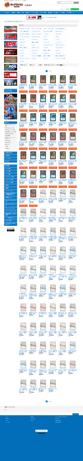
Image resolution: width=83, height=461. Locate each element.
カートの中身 (8, 422)
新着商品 (32, 416)
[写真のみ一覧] (61, 64)
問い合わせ (7, 161)
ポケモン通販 (7, 168)
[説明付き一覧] (64, 64)
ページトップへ (76, 414)
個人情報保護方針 (58, 422)
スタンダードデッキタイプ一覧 (10, 201)
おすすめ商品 (33, 418)
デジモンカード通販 (9, 179)
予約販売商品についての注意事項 (10, 214)
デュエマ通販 (7, 171)
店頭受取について (8, 197)
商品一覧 (32, 420)
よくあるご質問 (8, 220)
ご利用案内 (7, 155)
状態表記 (7, 185)
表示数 (21, 64)
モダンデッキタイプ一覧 (10, 208)
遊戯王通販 (7, 165)
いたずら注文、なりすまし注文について (10, 224)
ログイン (62, 9)
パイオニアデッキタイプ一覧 (10, 205)
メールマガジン (8, 158)
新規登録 (67, 9)
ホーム (7, 416)
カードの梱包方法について (10, 217)
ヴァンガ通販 (7, 174)
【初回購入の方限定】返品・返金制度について (10, 194)
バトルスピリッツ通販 (9, 176)
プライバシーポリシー (9, 190)
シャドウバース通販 (9, 182)
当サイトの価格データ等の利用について (62, 416)
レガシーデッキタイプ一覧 (10, 211)
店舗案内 (7, 188)
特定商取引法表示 (8, 152)
